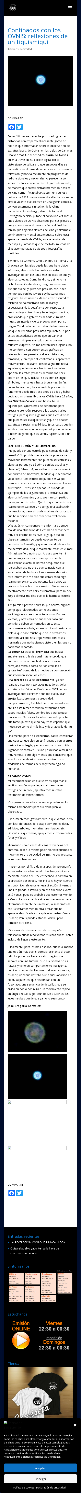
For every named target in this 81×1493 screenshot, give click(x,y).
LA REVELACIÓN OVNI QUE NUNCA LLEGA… (38, 1242)
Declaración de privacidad (51, 1487)
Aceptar (40, 1468)
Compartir (39, 127)
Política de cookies (23, 1487)
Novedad (26, 49)
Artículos (13, 49)
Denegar (40, 1479)
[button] (75, 1425)
